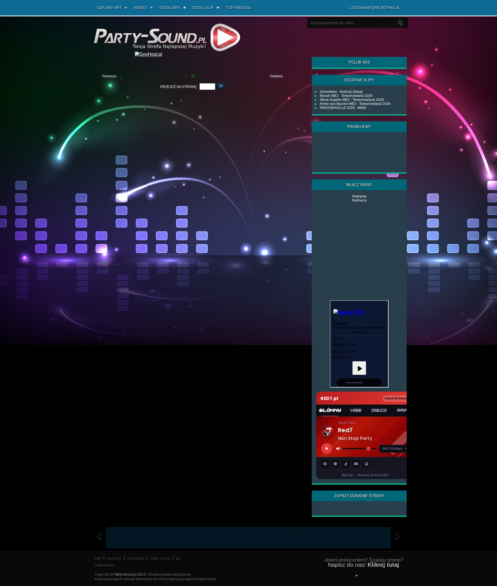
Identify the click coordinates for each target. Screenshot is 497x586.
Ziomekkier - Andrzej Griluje (341, 92)
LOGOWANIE (360, 7)
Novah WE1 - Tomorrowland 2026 (346, 96)
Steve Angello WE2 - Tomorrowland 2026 (352, 100)
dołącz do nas (160, 558)
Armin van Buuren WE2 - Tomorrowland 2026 (355, 104)
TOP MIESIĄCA (238, 7)
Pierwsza (109, 76)
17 (193, 76)
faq (177, 558)
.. (186, 76)
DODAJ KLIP (203, 7)
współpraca (135, 558)
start (98, 558)
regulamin (114, 558)
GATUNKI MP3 (109, 7)
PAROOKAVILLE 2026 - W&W (343, 108)
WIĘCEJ (140, 7)
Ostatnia (276, 76)
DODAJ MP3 (170, 7)
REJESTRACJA (387, 7)
